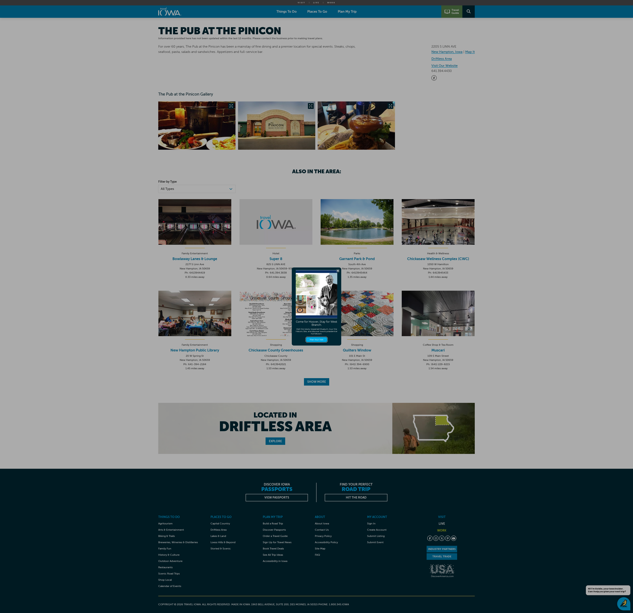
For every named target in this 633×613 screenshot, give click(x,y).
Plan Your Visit (316, 339)
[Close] (338, 271)
